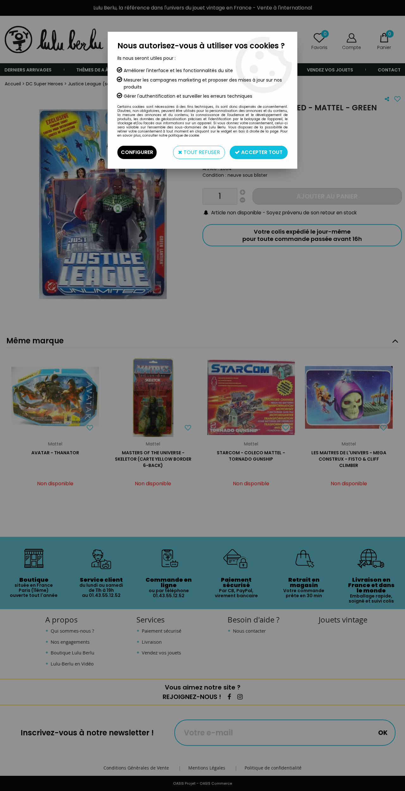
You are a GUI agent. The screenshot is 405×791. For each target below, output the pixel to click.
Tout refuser (201, 152)
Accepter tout (261, 152)
